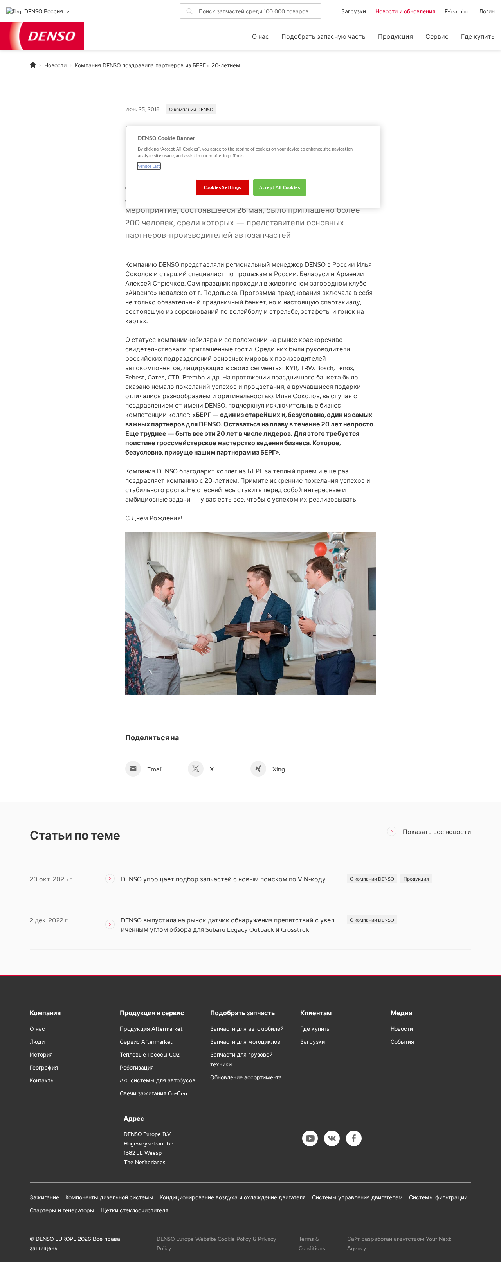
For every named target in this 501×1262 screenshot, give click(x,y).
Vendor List (149, 166)
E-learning (457, 11)
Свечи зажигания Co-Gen (153, 1093)
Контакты (42, 1080)
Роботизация (137, 1067)
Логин (487, 11)
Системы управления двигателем (357, 1197)
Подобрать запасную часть (323, 36)
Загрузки (353, 11)
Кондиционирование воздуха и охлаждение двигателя (233, 1197)
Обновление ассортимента (246, 1077)
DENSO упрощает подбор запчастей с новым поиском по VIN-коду (223, 878)
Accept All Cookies (279, 187)
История (41, 1054)
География (44, 1067)
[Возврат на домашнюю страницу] (33, 65)
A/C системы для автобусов (157, 1080)
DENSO (42, 36)
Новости (55, 65)
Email (155, 768)
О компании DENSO (191, 109)
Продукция (395, 36)
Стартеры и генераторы (62, 1210)
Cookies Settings (222, 187)
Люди (37, 1041)
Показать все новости (437, 831)
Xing (278, 768)
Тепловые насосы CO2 (150, 1054)
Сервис (437, 36)
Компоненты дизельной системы (109, 1197)
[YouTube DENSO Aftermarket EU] (310, 1138)
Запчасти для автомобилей (246, 1028)
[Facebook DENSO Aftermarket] (354, 1138)
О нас (260, 36)
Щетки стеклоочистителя (134, 1210)
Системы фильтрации (438, 1197)
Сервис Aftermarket (146, 1041)
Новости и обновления (405, 11)
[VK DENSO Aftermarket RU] (332, 1138)
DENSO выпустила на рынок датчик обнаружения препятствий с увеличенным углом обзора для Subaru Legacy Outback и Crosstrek (227, 924)
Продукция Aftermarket (151, 1028)
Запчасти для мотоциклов (245, 1041)
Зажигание (44, 1197)
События (402, 1041)
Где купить (478, 36)
